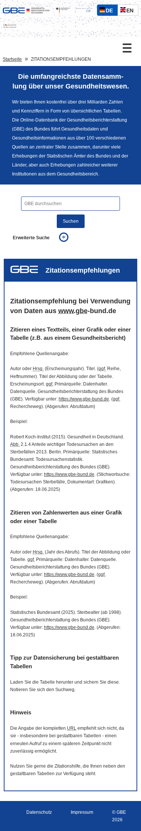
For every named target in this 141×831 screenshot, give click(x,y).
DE (111, 11)
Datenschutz (39, 812)
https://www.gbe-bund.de (84, 399)
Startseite (12, 59)
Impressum (82, 812)
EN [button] (131, 11)
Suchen (71, 221)
